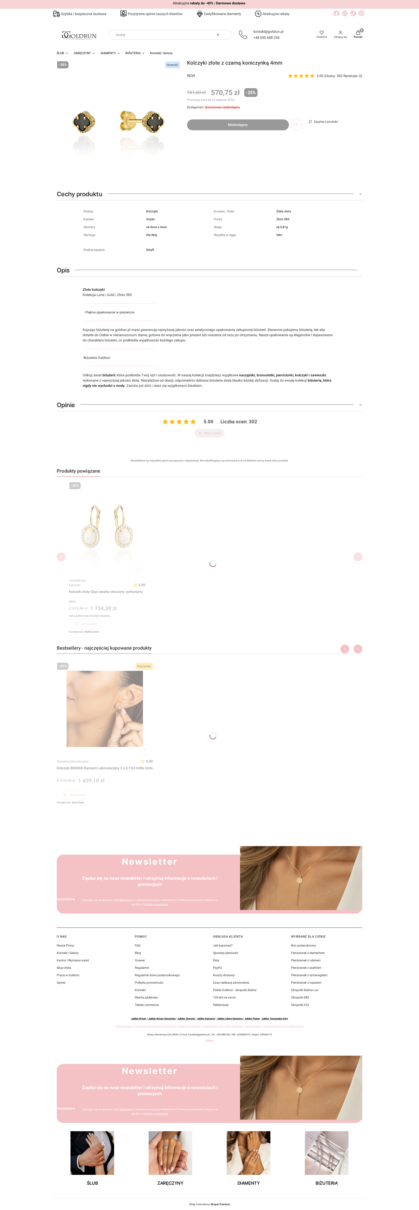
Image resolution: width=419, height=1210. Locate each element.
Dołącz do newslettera (57, 899)
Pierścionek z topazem (306, 982)
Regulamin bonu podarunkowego (157, 975)
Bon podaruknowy (303, 945)
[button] (227, 34)
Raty (216, 960)
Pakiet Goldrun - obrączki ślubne (234, 990)
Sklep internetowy (209, 1204)
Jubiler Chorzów (186, 1018)
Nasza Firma (65, 945)
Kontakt (140, 990)
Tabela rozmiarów (147, 1005)
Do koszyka (89, 624)
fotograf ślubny (253, 1026)
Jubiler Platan (252, 1018)
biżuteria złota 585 (212, 1026)
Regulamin (125, 900)
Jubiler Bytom (138, 1018)
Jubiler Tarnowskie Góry (275, 1018)
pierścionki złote (234, 1026)
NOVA (191, 75)
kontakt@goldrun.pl (268, 31)
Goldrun (209, 1040)
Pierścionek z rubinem (306, 960)
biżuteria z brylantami (189, 1026)
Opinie (61, 982)
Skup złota (64, 967)
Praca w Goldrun (68, 975)
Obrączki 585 (300, 997)
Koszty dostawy (224, 975)
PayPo (217, 967)
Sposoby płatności (225, 953)
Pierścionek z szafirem (306, 967)
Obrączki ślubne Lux (304, 990)
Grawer (140, 960)
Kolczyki (74, 585)
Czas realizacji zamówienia (231, 982)
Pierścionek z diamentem (308, 953)
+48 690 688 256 (266, 38)
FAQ (138, 945)
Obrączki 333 (300, 1005)
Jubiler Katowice (206, 1018)
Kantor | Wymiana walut (73, 960)
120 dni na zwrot (224, 997)
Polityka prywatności (149, 982)
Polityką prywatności (155, 904)
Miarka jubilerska (146, 997)
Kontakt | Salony (68, 953)
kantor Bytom (296, 1026)
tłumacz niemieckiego (275, 1026)
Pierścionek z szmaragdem (309, 975)
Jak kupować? (223, 945)
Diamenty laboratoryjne (72, 761)
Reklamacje (220, 1005)
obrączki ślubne (123, 1026)
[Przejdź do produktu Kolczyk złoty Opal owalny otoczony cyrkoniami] (107, 528)
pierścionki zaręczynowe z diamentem (155, 1026)
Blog (138, 953)
